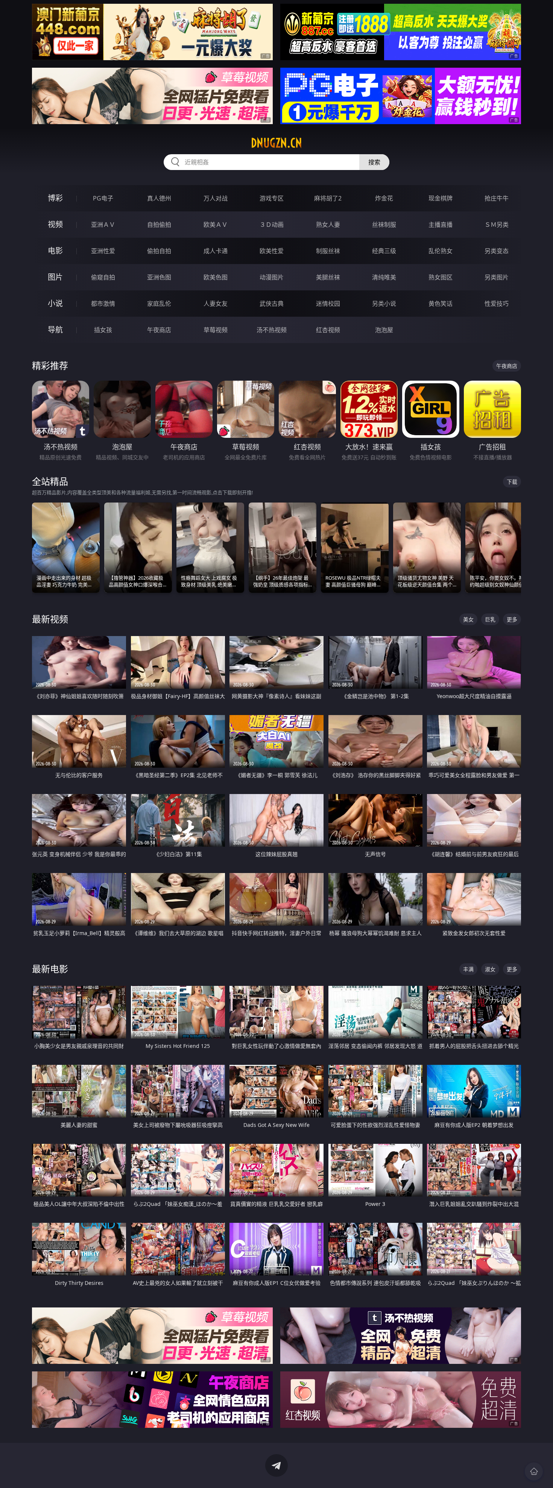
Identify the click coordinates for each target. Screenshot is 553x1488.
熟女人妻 (328, 224)
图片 (55, 277)
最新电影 (50, 969)
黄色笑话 (440, 303)
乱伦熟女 (440, 251)
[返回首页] (534, 1471)
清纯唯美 (384, 277)
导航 (55, 330)
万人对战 (216, 198)
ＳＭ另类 (497, 224)
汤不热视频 (272, 330)
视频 (55, 224)
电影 (55, 251)
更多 (512, 619)
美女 (468, 619)
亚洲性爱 (103, 251)
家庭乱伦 (159, 303)
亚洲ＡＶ (103, 224)
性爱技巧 (497, 303)
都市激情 (103, 303)
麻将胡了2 (328, 198)
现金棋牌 (440, 198)
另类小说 (384, 303)
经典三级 (384, 251)
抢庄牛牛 (497, 198)
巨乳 (490, 619)
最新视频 (50, 619)
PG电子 (103, 198)
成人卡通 (216, 251)
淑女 (490, 969)
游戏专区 (272, 198)
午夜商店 (159, 330)
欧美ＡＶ (216, 224)
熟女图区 (440, 277)
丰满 (468, 969)
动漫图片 (272, 277)
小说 (55, 303)
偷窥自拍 (103, 277)
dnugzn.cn (276, 142)
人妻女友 (216, 303)
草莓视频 (216, 330)
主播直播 (440, 224)
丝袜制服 (384, 224)
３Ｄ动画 (272, 224)
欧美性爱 (272, 251)
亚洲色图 (159, 277)
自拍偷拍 (159, 224)
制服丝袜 (328, 251)
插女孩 (103, 330)
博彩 (55, 198)
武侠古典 (272, 303)
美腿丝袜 (328, 277)
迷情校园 (328, 303)
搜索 (374, 162)
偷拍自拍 (159, 251)
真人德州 (159, 198)
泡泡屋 (384, 330)
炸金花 (384, 198)
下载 (512, 481)
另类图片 (497, 277)
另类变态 (497, 251)
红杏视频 (328, 330)
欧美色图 (216, 277)
